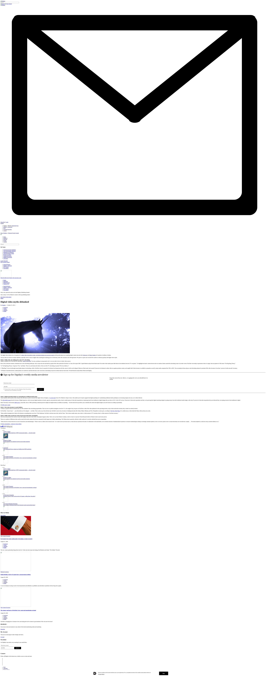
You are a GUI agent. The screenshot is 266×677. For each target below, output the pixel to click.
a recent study (53, 397)
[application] (133, 673)
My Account (3, 262)
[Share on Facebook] (2, 426)
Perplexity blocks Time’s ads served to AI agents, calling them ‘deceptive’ (19, 496)
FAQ (4, 228)
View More (3, 515)
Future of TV (6, 284)
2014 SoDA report (7, 400)
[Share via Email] (5, 426)
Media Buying (6, 282)
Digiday (4, 305)
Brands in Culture (7, 254)
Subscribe (3, 222)
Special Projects (6, 264)
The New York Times (115, 410)
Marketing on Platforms (8, 252)
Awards (17, 233)
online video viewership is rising (28, 355)
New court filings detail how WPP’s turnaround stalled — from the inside (19, 432)
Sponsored (5, 447)
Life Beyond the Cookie (8, 253)
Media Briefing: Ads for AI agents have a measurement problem (16, 574)
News (2, 233)
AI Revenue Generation (8, 495)
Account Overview (7, 229)
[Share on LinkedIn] (1, 426)
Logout (5, 230)
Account (2, 637)
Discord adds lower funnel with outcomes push (11, 277)
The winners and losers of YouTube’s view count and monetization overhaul (20, 457)
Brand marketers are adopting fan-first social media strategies (16, 441)
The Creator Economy (8, 456)
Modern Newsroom (7, 257)
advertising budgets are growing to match (45, 355)
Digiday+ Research (7, 265)
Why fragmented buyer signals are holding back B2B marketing (17, 449)
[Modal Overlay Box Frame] (133, 383)
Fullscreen (85, 355)
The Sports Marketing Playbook (10, 503)
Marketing (5, 281)
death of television (27, 361)
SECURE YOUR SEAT (6, 297)
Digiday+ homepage (7, 227)
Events (13, 233)
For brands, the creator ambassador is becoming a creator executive (16, 538)
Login (7, 222)
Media (4, 280)
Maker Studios (92, 355)
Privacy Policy (6, 669)
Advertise (5, 668)
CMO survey (17, 402)
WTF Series (6, 267)
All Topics (5, 258)
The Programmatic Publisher (9, 249)
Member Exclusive (5, 571)
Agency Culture (6, 431)
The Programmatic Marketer (9, 251)
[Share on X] (4, 426)
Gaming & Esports (7, 256)
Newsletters (5, 268)
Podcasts (10, 233)
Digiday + (5, 233)
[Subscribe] (133, 220)
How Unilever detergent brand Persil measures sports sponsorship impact (19, 505)
